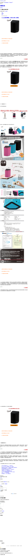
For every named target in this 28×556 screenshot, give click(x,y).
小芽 (0, 477)
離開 (4, 554)
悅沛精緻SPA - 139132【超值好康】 (6, 473)
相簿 (2, 12)
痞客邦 (4, 481)
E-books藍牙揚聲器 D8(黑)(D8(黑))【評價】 (10, 17)
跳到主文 (1, 7)
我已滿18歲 (2, 554)
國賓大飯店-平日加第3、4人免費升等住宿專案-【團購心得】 (9, 467)
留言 (6, 481)
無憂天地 (2, 5)
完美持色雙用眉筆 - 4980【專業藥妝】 (7, 468)
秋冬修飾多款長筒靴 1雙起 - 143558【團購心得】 (8, 469)
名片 (2, 14)
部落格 (3, 13)
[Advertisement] (14, 527)
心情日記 (6, 11)
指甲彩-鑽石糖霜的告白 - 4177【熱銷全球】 (7, 465)
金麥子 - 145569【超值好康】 (5, 472)
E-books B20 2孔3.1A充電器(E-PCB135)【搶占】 (8, 466)
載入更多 (1, 486)
